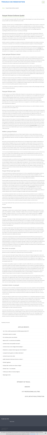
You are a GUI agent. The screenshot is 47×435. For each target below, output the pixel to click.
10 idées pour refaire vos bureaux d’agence (11, 371)
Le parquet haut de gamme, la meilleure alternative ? (13, 353)
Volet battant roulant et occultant (9, 334)
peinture (40, 213)
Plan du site (12, 421)
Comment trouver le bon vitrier (9, 356)
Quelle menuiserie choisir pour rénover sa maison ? (13, 359)
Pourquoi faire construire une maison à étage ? (12, 365)
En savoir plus (32, 434)
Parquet (7, 95)
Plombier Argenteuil (7, 362)
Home (3, 8)
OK (37, 434)
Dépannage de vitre (7, 374)
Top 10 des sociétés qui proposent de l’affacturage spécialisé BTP (16, 331)
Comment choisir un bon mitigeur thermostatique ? (13, 346)
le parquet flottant (33, 125)
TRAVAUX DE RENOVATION (13, 2)
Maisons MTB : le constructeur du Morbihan (11, 340)
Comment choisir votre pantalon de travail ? (11, 343)
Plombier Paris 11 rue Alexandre (9, 368)
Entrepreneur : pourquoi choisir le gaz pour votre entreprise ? (15, 349)
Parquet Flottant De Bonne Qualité (13, 15)
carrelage (39, 48)
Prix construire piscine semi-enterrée (10, 337)
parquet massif (32, 186)
